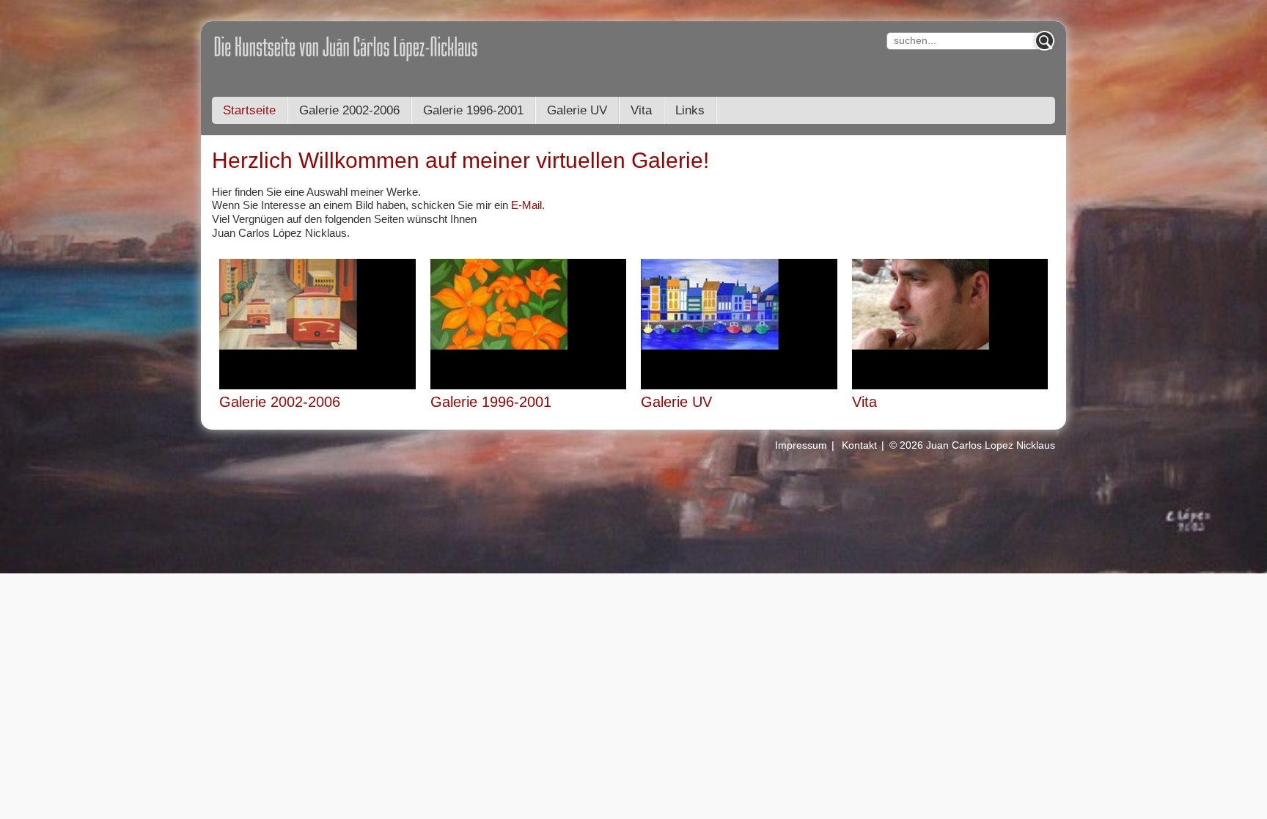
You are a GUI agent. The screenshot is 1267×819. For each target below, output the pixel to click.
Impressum (801, 445)
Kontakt (859, 445)
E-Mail (526, 205)
